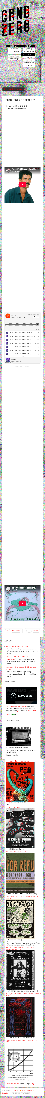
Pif (7, 1084)
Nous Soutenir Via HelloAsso (13, 89)
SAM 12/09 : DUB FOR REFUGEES (16, 852)
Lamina (17, 366)
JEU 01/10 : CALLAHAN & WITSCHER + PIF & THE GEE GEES (22, 1041)
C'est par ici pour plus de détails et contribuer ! (21, 711)
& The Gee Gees (13, 1084)
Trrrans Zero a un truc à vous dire (17, 647)
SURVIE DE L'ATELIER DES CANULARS (17, 657)
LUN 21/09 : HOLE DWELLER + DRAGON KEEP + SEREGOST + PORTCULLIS (20, 948)
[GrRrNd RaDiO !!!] (18, 736)
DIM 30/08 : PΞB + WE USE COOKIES (17, 761)
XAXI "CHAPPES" (25, 366)
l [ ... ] (34, 1084)
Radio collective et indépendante (16, 707)
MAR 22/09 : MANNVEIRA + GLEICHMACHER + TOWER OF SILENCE (23, 995)
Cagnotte (10, 659)
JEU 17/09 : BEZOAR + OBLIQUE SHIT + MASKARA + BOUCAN (22, 897)
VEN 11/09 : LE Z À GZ (13, 807)
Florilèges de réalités (21, 100)
